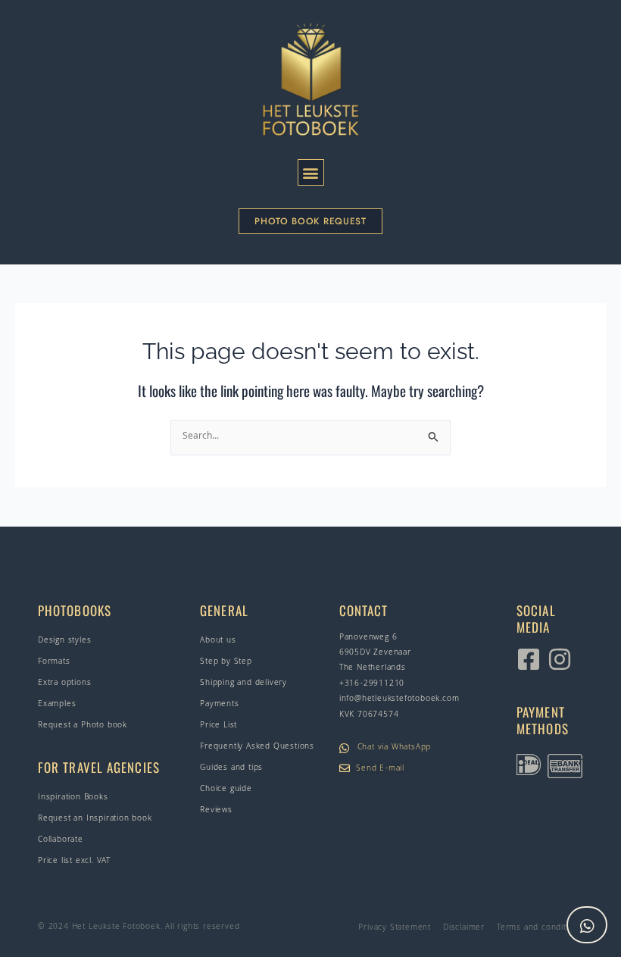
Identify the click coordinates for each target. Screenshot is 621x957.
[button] (311, 172)
